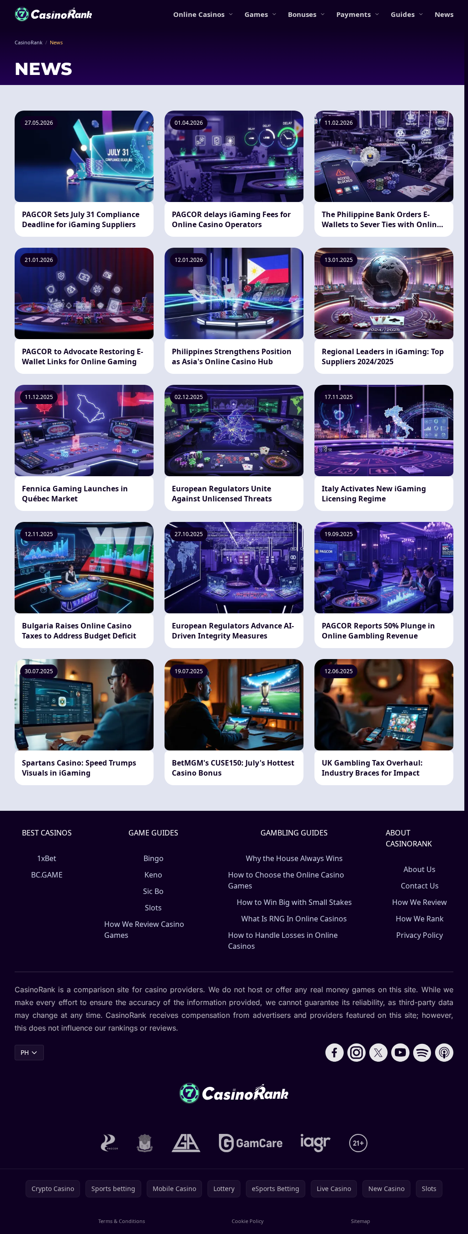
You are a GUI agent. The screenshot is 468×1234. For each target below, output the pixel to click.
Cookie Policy (248, 1221)
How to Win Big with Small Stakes (294, 902)
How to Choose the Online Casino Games (286, 880)
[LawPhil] (145, 1143)
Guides (403, 14)
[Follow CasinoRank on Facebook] (334, 1052)
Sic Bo (153, 891)
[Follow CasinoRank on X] (378, 1052)
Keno (153, 875)
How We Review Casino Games (144, 929)
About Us (420, 869)
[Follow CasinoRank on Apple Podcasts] (444, 1052)
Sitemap (360, 1221)
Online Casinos (198, 14)
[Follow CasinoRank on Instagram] (356, 1052)
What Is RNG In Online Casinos (294, 919)
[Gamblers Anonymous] (186, 1143)
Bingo (154, 858)
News (444, 14)
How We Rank (420, 919)
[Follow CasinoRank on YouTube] (400, 1052)
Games (256, 14)
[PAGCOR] (109, 1143)
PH (25, 1052)
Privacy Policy (419, 935)
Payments (353, 14)
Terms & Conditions (121, 1221)
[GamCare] (250, 1143)
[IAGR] (316, 1143)
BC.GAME (47, 875)
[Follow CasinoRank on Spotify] (422, 1052)
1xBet (46, 858)
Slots (153, 908)
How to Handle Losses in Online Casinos (283, 940)
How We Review (419, 902)
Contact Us (420, 886)
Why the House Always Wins (294, 858)
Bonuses (302, 14)
